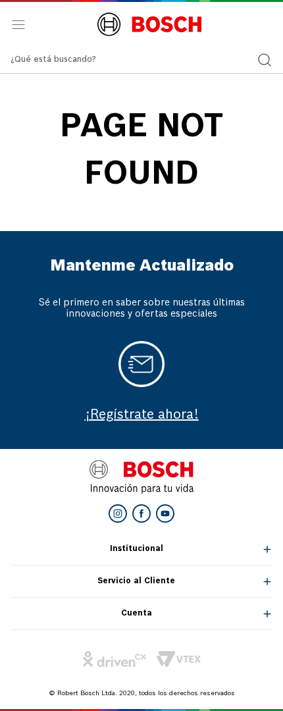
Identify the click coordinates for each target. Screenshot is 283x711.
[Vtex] (179, 659)
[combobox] (141, 60)
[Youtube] (165, 513)
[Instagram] (118, 513)
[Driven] (114, 659)
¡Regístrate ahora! (142, 415)
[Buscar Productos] (264, 60)
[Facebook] (141, 513)
